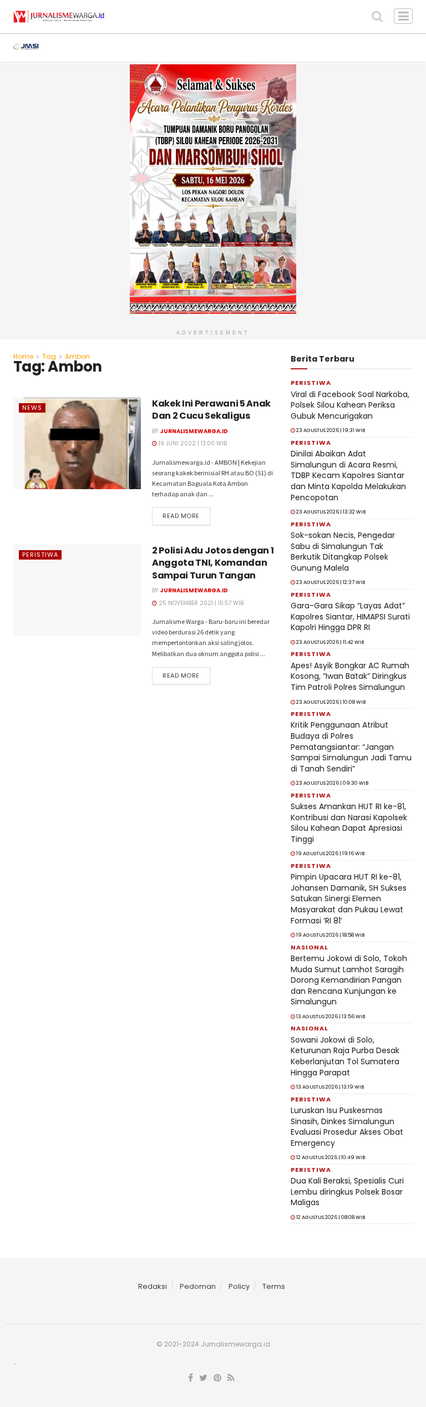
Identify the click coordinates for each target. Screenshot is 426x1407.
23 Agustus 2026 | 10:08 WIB (330, 702)
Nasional (311, 47)
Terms (273, 1286)
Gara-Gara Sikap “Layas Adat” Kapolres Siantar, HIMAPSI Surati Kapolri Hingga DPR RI (350, 616)
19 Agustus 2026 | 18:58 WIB (329, 935)
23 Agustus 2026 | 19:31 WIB (330, 430)
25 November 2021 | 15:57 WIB (200, 603)
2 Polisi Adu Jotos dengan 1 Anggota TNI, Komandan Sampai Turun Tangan (212, 563)
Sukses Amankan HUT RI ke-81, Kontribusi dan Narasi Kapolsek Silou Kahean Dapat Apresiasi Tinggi (349, 823)
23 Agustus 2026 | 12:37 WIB (330, 582)
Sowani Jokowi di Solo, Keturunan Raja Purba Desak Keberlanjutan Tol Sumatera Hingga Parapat (345, 1056)
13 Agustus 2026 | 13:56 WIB (330, 1016)
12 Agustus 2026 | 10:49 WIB (330, 1157)
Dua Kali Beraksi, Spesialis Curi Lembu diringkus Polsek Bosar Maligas (347, 1191)
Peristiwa (191, 47)
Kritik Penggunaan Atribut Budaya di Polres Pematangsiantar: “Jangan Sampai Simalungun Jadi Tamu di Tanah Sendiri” (351, 746)
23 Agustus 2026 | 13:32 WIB (330, 512)
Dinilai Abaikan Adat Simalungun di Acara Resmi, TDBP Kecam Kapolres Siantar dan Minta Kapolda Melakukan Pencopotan (348, 475)
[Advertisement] (213, 1392)
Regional (252, 47)
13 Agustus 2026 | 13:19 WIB (329, 1087)
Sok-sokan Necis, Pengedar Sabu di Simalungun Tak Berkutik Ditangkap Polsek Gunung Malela (343, 551)
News (78, 47)
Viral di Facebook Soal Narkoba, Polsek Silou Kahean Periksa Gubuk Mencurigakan (350, 405)
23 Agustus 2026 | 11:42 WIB (329, 642)
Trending (130, 47)
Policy (239, 1286)
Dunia (364, 47)
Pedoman (198, 1286)
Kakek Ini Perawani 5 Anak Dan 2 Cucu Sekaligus (211, 409)
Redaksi (152, 1286)
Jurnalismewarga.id (194, 431)
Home (23, 356)
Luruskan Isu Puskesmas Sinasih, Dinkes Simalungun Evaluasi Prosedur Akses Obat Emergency (347, 1127)
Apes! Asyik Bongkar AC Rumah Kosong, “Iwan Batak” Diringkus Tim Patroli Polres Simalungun (350, 676)
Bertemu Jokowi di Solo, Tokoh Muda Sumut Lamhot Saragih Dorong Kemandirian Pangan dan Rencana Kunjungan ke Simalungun (349, 980)
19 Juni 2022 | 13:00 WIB (192, 443)
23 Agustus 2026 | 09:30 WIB (331, 783)
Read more (181, 515)
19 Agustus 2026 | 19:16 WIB (329, 853)
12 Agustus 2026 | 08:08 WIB (330, 1217)
